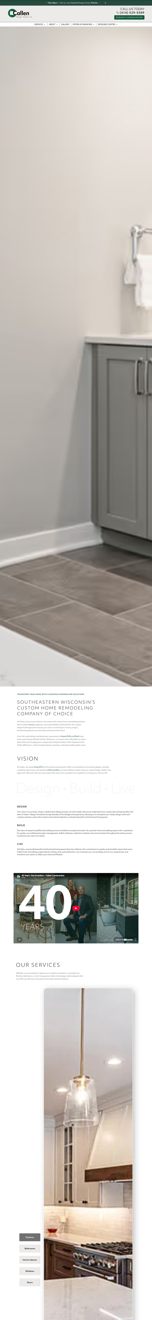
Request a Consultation (129, 17)
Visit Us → (95, 3)
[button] (40, 24)
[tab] (29, 1237)
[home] (20, 13)
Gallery (65, 24)
